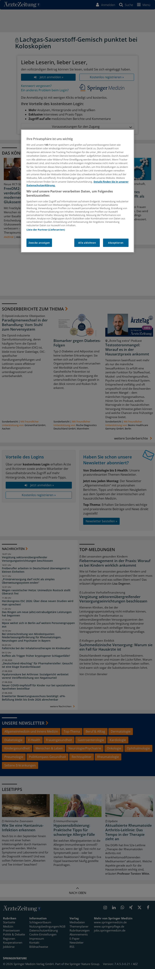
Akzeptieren (115, 242)
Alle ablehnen (87, 242)
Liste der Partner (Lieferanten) (45, 229)
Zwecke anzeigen (39, 242)
